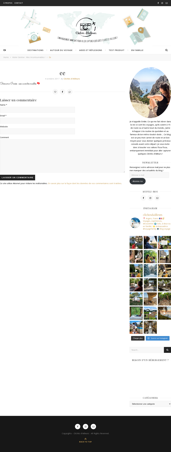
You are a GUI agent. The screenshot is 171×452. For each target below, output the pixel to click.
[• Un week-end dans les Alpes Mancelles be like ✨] (164, 242)
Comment (4, 137)
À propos (7, 3)
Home (6, 57)
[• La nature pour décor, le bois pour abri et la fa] (164, 270)
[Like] (55, 91)
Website (4, 126)
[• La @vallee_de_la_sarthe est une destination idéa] (136, 242)
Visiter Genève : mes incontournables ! (28, 57)
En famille (137, 50)
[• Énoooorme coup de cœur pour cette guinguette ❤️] (164, 313)
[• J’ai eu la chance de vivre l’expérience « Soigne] (136, 256)
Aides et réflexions (90, 50)
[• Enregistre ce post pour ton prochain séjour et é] (150, 327)
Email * (3, 115)
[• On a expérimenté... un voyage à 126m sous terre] (150, 284)
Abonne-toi (138, 181)
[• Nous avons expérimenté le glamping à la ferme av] (136, 284)
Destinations (35, 50)
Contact (18, 3)
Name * (3, 104)
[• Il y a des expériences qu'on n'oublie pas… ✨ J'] (150, 242)
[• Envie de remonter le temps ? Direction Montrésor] (136, 270)
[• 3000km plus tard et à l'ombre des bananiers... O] (164, 299)
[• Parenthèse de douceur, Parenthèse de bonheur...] (136, 313)
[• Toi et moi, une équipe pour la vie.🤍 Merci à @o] (150, 256)
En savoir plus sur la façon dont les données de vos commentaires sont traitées (84, 183)
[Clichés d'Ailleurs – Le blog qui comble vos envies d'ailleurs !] (85, 27)
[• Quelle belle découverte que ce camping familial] (136, 327)
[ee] (62, 83)
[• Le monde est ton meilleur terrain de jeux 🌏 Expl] (150, 299)
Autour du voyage (61, 50)
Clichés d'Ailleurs (72, 78)
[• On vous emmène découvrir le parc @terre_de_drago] (164, 284)
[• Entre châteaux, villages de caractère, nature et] (164, 256)
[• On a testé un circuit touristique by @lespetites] (150, 313)
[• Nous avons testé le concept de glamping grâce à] (136, 299)
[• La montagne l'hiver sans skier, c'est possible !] (150, 270)
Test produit (117, 50)
